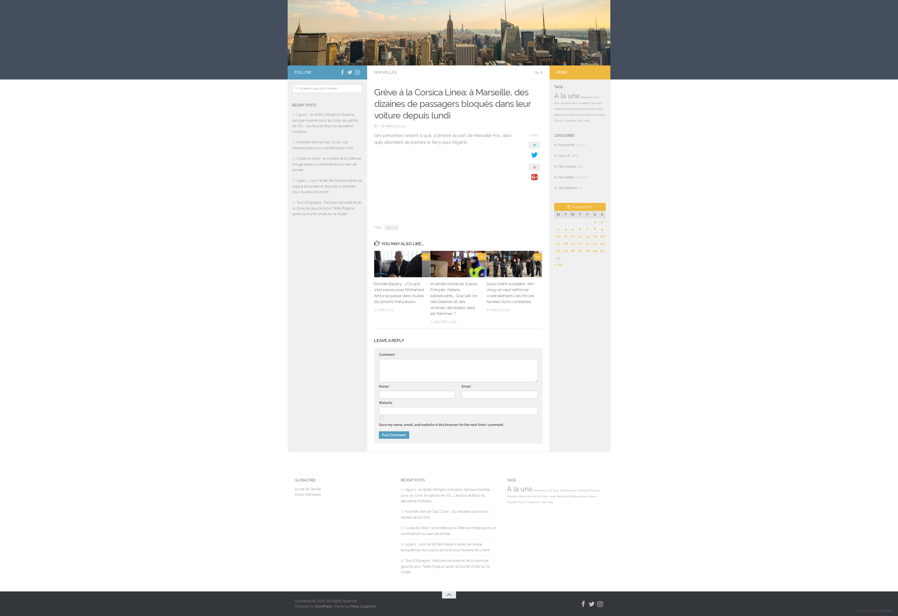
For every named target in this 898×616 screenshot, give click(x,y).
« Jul (558, 265)
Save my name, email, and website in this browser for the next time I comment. (441, 425)
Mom (593, 109)
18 (566, 243)
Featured (595, 103)
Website (385, 403)
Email (467, 386)
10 (558, 236)
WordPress (323, 606)
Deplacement (569, 103)
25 (566, 251)
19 (573, 243)
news (600, 109)
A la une (391, 227)
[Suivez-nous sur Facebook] (342, 72)
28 (587, 251)
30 (602, 251)
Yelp (586, 120)
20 (580, 243)
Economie (566, 145)
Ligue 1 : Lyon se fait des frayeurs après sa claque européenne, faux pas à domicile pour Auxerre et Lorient (327, 186)
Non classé (567, 166)
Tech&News (567, 188)
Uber (580, 120)
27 (580, 251)
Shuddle (600, 114)
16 (602, 236)
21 (588, 243)
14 (587, 236)
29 (595, 251)
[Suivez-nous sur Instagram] (357, 72)
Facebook (584, 103)
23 (602, 243)
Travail (558, 120)
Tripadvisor (569, 120)
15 (595, 236)
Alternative (587, 97)
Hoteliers (559, 109)
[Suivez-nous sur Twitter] (350, 72)
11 (566, 236)
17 (558, 243)
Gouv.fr (564, 156)
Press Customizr (363, 606)
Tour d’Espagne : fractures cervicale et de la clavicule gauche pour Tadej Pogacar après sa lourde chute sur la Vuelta (326, 208)
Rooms (590, 114)
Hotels (569, 109)
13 (580, 236)
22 (595, 243)
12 (573, 236)
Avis (597, 97)
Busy (557, 103)
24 (558, 251)
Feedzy (887, 611)
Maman (584, 109)
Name (385, 386)
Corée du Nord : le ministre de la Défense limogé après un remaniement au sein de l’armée (326, 164)
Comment (388, 355)
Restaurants (561, 114)
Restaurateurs (577, 114)
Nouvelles (385, 72)
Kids (576, 109)
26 (573, 251)
